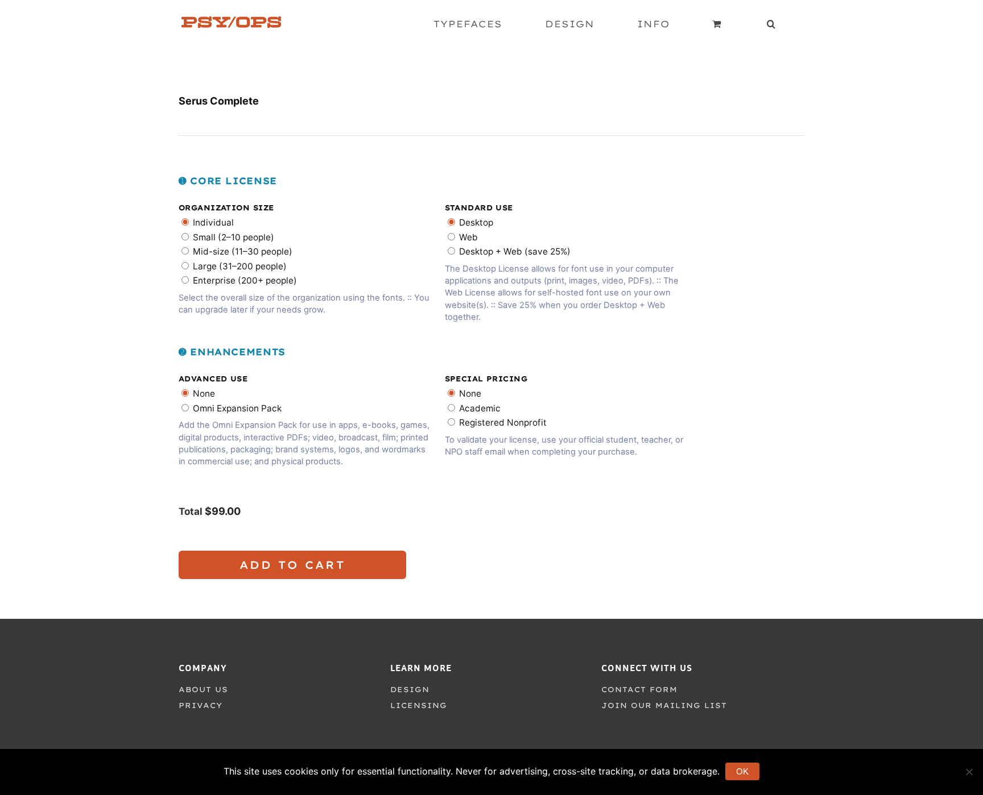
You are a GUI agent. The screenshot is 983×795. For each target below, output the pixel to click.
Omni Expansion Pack (237, 408)
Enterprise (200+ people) (245, 280)
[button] (771, 24)
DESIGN (409, 689)
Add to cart (292, 565)
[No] (968, 771)
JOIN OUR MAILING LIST (664, 705)
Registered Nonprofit (503, 422)
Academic (480, 408)
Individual (213, 222)
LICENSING (418, 705)
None (204, 393)
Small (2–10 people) (233, 237)
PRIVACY (200, 705)
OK (742, 771)
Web (468, 237)
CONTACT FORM (639, 689)
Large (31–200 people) (240, 266)
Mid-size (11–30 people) (242, 251)
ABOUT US (203, 689)
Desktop (476, 222)
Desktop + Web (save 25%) (515, 251)
